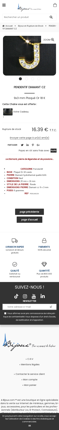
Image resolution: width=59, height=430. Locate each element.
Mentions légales (30, 364)
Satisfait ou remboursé (14, 273)
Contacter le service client (30, 374)
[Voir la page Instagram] (25, 296)
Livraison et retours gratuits (15, 249)
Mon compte (30, 379)
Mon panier (30, 385)
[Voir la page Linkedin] (43, 296)
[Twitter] (22, 145)
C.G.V (30, 359)
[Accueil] (29, 7)
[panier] (55, 5)
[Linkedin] (27, 145)
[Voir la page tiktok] (16, 296)
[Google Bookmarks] (38, 145)
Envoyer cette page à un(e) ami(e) (29, 137)
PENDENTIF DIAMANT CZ (29, 87)
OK (29, 425)
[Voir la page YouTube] (34, 296)
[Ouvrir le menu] (4, 5)
